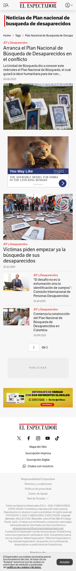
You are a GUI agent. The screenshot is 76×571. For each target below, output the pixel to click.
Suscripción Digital (38, 460)
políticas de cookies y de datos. (24, 567)
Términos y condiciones (38, 484)
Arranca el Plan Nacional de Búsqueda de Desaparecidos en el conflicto (37, 53)
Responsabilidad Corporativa (38, 479)
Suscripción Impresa (38, 453)
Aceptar (65, 562)
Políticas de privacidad (38, 488)
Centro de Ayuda (38, 493)
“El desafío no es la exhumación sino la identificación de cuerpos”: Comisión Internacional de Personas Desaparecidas (52, 287)
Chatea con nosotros (40, 466)
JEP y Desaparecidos (15, 42)
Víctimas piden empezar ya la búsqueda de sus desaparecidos (34, 255)
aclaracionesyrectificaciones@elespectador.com (38, 528)
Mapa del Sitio (38, 447)
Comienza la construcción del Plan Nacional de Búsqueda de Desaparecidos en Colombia (51, 322)
